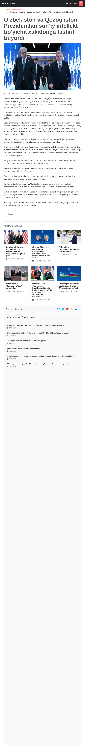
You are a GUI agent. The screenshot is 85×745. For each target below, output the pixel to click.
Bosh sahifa (9, 3)
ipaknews (52, 93)
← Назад (9, 214)
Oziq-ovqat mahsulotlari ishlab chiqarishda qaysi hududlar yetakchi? (36, 325)
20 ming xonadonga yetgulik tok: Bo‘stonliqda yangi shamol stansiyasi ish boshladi (42, 364)
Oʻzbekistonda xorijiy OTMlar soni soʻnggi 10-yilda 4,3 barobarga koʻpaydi (38, 333)
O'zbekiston (16, 10)
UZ (71, 3)
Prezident (61, 93)
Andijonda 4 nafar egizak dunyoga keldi (24, 348)
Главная (7, 10)
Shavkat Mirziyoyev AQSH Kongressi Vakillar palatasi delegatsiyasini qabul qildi (40, 356)
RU (75, 3)
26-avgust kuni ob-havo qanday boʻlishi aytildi (26, 340)
